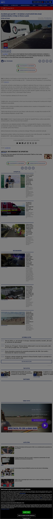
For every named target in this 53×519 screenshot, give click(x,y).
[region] (26, 503)
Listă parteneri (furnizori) (5, 509)
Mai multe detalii (22, 493)
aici (41, 497)
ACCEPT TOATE (26, 512)
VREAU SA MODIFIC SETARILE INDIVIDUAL (26, 515)
